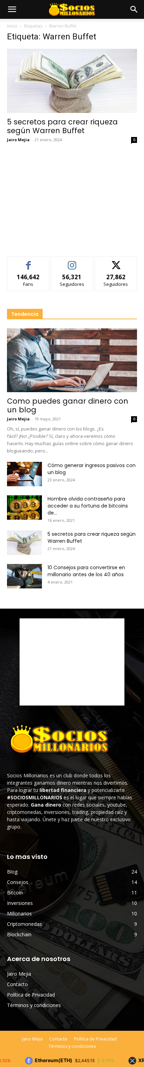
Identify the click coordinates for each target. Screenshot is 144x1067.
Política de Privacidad (31, 994)
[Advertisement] (72, 197)
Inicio (12, 26)
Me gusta (28, 261)
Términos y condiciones (34, 1005)
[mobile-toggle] (12, 9)
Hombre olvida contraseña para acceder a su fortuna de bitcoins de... (88, 505)
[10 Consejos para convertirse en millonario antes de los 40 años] (24, 576)
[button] (134, 9)
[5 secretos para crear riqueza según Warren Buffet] (72, 81)
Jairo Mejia (18, 139)
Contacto (17, 984)
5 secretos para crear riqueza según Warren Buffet (62, 126)
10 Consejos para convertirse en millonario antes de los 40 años (86, 571)
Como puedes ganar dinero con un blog (67, 405)
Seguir (72, 261)
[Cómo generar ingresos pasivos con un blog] (24, 474)
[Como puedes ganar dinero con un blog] (72, 360)
